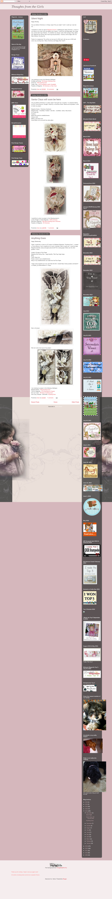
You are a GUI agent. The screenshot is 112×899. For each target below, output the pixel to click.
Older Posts (75, 402)
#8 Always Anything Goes (46, 392)
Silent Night (37, 18)
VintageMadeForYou (61, 867)
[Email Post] (57, 89)
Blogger (65, 879)
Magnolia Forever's (52, 29)
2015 (86, 808)
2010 (86, 852)
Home (55, 402)
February (89, 841)
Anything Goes (38, 238)
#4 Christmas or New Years (50, 86)
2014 (86, 811)
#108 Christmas (53, 219)
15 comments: (51, 89)
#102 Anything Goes (45, 389)
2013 (86, 846)
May (88, 834)
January (89, 843)
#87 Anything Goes (42, 82)
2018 (86, 804)
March (88, 839)
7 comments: (51, 228)
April (88, 836)
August (88, 828)
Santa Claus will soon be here (46, 99)
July (88, 830)
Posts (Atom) (58, 406)
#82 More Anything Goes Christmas (51, 221)
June (88, 832)
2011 (86, 850)
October (89, 825)
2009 (86, 855)
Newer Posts (35, 402)
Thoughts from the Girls (27, 6)
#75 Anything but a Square (48, 391)
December (89, 813)
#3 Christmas (46, 223)
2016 (86, 806)
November (89, 823)
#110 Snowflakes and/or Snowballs (47, 84)
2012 (86, 848)
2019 (86, 802)
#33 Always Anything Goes (48, 81)
